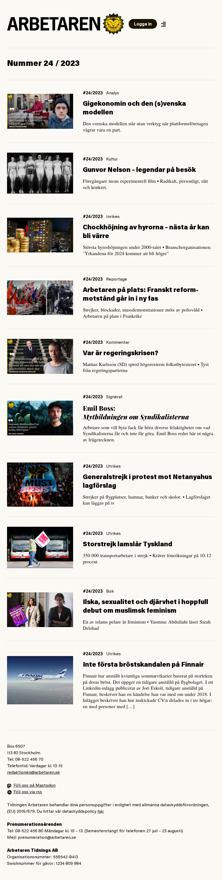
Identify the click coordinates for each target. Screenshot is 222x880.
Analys (112, 93)
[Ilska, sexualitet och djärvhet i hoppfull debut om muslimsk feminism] (40, 609)
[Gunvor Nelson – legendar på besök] (40, 173)
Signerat (114, 397)
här (100, 812)
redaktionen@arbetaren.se (33, 772)
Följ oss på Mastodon (35, 785)
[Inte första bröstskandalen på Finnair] (40, 680)
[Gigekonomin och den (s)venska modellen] (40, 111)
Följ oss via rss (28, 792)
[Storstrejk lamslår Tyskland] (40, 548)
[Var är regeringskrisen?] (40, 356)
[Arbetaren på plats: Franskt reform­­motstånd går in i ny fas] (40, 297)
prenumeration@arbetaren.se (47, 838)
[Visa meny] (163, 24)
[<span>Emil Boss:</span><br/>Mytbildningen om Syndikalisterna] (40, 418)
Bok (110, 591)
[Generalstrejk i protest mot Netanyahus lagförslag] (40, 485)
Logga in (143, 24)
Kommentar (117, 343)
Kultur (112, 159)
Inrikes (113, 217)
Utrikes (113, 466)
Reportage (116, 279)
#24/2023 (93, 93)
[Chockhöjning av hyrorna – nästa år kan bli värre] (40, 235)
